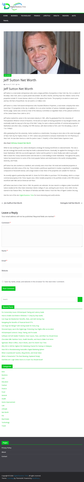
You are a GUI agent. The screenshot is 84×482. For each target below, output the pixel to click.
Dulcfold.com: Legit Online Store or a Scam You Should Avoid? (22, 360)
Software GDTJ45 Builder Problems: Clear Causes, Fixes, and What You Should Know (30, 336)
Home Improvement (8, 402)
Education (5, 382)
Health (56, 16)
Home (5, 16)
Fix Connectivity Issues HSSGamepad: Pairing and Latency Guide (23, 312)
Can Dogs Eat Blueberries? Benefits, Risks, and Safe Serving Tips (23, 319)
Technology (26, 16)
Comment (6, 223)
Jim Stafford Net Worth (13, 203)
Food (3, 392)
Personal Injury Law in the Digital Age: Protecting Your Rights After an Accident (28, 329)
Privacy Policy (6, 448)
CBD (3, 378)
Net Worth (8, 75)
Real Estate (5, 419)
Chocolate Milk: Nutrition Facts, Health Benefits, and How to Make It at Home (27, 339)
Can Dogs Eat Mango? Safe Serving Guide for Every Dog (20, 326)
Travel (6, 21)
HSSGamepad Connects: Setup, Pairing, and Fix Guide (19, 332)
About (4, 452)
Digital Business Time (26, 195)
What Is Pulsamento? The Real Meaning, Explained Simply (21, 356)
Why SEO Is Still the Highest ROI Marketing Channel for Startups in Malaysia (27, 346)
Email (4, 261)
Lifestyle (46, 16)
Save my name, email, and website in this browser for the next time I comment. (34, 282)
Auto (74, 16)
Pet (3, 416)
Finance (37, 16)
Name (5, 251)
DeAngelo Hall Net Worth (70, 203)
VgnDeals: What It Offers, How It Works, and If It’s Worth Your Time (24, 343)
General (4, 395)
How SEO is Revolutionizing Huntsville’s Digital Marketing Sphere (23, 349)
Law (3, 405)
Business (14, 16)
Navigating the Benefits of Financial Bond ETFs (17, 322)
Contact (4, 456)
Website (5, 271)
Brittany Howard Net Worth (21, 143)
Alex (18, 84)
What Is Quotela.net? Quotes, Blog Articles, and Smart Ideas (22, 353)
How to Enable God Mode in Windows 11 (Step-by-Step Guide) (22, 316)
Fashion (65, 16)
